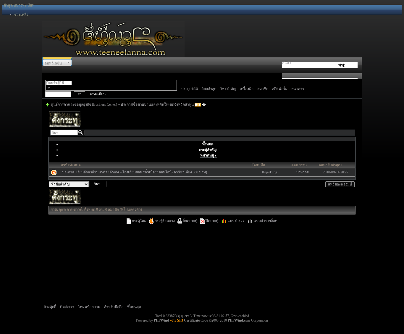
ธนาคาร (297, 89)
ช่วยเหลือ (21, 14)
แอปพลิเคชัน (52, 63)
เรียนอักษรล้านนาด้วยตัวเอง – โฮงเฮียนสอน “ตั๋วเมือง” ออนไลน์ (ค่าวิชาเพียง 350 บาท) (141, 172)
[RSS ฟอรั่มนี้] (198, 104)
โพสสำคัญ (228, 89)
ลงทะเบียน (26, 5)
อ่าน (303, 165)
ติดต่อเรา (67, 307)
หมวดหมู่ (208, 155)
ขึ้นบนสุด (134, 307)
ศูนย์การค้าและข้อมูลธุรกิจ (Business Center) (84, 104)
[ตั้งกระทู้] (65, 126)
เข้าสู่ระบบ (10, 5)
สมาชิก (262, 89)
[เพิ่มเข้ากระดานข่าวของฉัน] (204, 104)
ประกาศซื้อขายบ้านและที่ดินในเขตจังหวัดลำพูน (157, 104)
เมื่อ (262, 165)
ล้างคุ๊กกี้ (50, 307)
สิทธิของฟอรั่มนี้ (340, 184)
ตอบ (294, 165)
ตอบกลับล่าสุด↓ (330, 165)
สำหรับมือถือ (113, 307)
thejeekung (269, 172)
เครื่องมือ (246, 89)
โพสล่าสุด (209, 89)
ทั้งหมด (208, 144)
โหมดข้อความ (89, 307)
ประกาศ (302, 172)
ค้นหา (286, 62)
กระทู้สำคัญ (207, 150)
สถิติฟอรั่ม (279, 89)
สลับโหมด (48, 87)
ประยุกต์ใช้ (189, 89)
